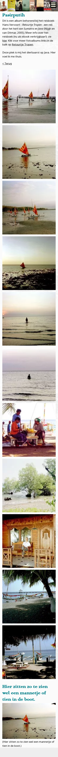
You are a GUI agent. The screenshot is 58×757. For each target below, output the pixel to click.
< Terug (7, 63)
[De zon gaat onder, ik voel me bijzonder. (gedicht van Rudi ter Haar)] (29, 319)
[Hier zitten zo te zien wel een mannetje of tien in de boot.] (29, 152)
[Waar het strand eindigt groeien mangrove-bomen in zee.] (29, 485)
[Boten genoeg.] (29, 207)
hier (4, 40)
